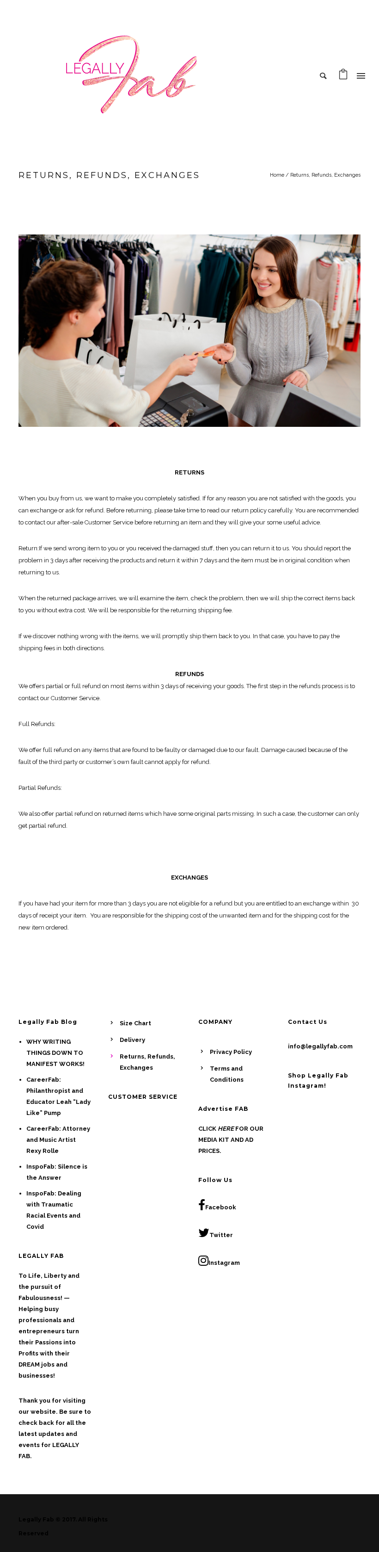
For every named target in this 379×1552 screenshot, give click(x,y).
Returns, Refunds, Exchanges (325, 175)
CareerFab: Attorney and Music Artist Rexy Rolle (58, 1139)
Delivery (132, 1039)
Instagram (224, 1262)
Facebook (220, 1207)
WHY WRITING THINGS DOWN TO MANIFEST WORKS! (55, 1052)
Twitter (221, 1235)
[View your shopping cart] (343, 76)
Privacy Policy (231, 1051)
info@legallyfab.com (320, 1046)
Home (277, 175)
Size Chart (135, 1023)
